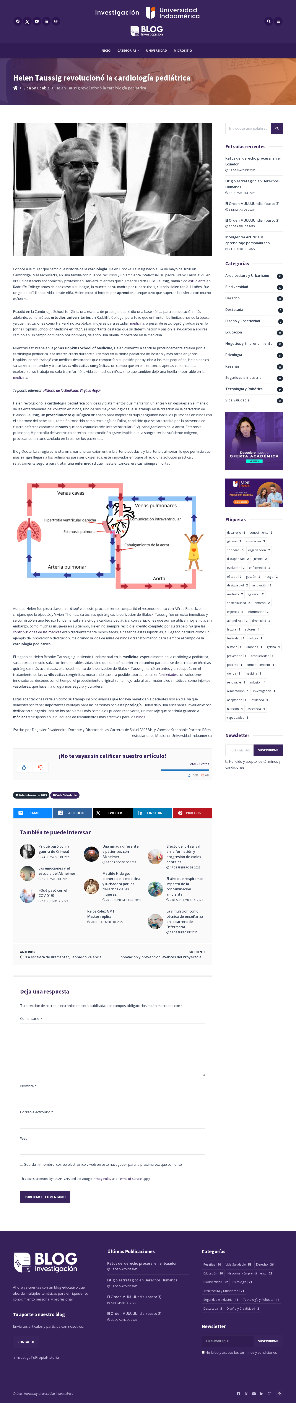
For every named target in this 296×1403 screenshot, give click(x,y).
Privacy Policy (102, 1179)
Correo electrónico (36, 1112)
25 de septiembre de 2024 (123, 900)
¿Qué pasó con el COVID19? (53, 893)
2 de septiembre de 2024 (186, 900)
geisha (273, 647)
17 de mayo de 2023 (54, 879)
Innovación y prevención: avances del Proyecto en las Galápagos (174, 957)
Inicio (106, 50)
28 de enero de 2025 (183, 932)
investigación (264, 691)
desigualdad (237, 585)
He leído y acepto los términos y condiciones (241, 1352)
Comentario (31, 1018)
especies (235, 612)
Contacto (26, 1342)
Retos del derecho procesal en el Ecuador (142, 1263)
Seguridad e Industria (243, 377)
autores (252, 629)
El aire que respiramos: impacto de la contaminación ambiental (185, 886)
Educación (233, 332)
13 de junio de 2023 (54, 901)
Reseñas (232, 366)
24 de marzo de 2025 (55, 857)
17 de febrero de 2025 (184, 867)
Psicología (233, 354)
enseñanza (255, 541)
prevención (236, 656)
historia (234, 647)
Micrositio (183, 50)
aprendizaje (237, 621)
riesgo (271, 576)
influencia (259, 700)
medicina (137, 323)
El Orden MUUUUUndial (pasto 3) (252, 203)
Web (24, 1138)
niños (140, 717)
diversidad (261, 621)
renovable (236, 682)
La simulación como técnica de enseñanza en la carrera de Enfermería (184, 919)
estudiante (197, 281)
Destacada (234, 309)
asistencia (256, 709)
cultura (255, 638)
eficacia (234, 576)
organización (259, 550)
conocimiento (261, 532)
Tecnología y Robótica (244, 388)
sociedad (235, 550)
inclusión (258, 682)
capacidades (237, 717)
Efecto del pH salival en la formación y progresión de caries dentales (183, 854)
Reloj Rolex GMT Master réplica (101, 914)
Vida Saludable (36, 88)
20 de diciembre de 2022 (106, 922)
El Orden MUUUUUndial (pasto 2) (252, 220)
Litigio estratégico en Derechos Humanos (142, 1280)
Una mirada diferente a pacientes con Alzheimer (120, 851)
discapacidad (238, 559)
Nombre (28, 1086)
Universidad (156, 50)
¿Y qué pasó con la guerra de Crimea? (54, 849)
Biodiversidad (236, 286)
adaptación (236, 700)
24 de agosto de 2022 (120, 862)
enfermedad (259, 568)
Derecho (232, 298)
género (234, 541)
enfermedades (166, 674)
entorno (262, 603)
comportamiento (260, 665)
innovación (262, 585)
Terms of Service (130, 1179)
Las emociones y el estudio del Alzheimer (58, 871)
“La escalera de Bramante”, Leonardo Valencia (63, 957)
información (258, 612)
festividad (235, 638)
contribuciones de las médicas (37, 632)
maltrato (235, 594)
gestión (253, 576)
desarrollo (236, 532)
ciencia (233, 673)
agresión (255, 594)
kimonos (254, 647)
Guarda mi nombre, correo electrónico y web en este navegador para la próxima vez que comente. (103, 1164)
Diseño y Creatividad (242, 321)
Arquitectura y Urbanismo (247, 275)
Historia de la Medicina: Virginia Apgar (72, 390)
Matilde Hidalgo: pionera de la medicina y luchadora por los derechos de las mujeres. (121, 884)
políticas (234, 665)
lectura (233, 629)
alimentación (238, 691)
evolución (235, 568)
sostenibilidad (238, 603)
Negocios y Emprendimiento (249, 343)
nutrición (235, 709)
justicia (260, 559)
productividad (262, 656)
